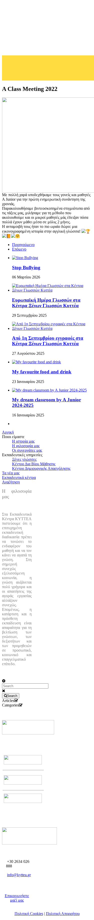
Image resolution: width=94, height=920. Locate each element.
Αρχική (8, 432)
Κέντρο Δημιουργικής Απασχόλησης (41, 468)
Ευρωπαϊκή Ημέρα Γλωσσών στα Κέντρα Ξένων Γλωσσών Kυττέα (46, 302)
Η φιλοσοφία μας (26, 446)
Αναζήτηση (11, 482)
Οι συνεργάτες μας (27, 450)
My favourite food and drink (41, 371)
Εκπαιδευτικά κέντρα (19, 477)
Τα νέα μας (11, 473)
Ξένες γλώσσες (24, 459)
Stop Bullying (26, 267)
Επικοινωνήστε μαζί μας (17, 898)
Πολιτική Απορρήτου (63, 913)
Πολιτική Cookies (29, 913)
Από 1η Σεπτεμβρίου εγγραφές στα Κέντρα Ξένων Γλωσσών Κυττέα (47, 340)
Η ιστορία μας (23, 441)
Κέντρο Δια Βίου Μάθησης (33, 464)
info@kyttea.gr (19, 875)
